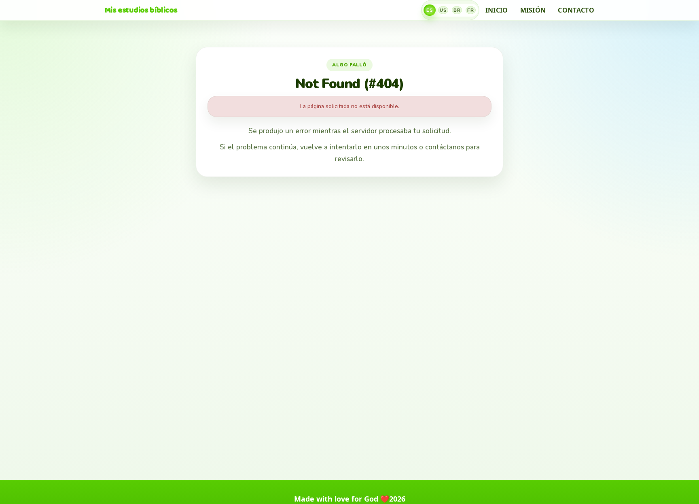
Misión (533, 10)
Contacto (576, 10)
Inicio (496, 10)
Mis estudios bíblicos (141, 10)
